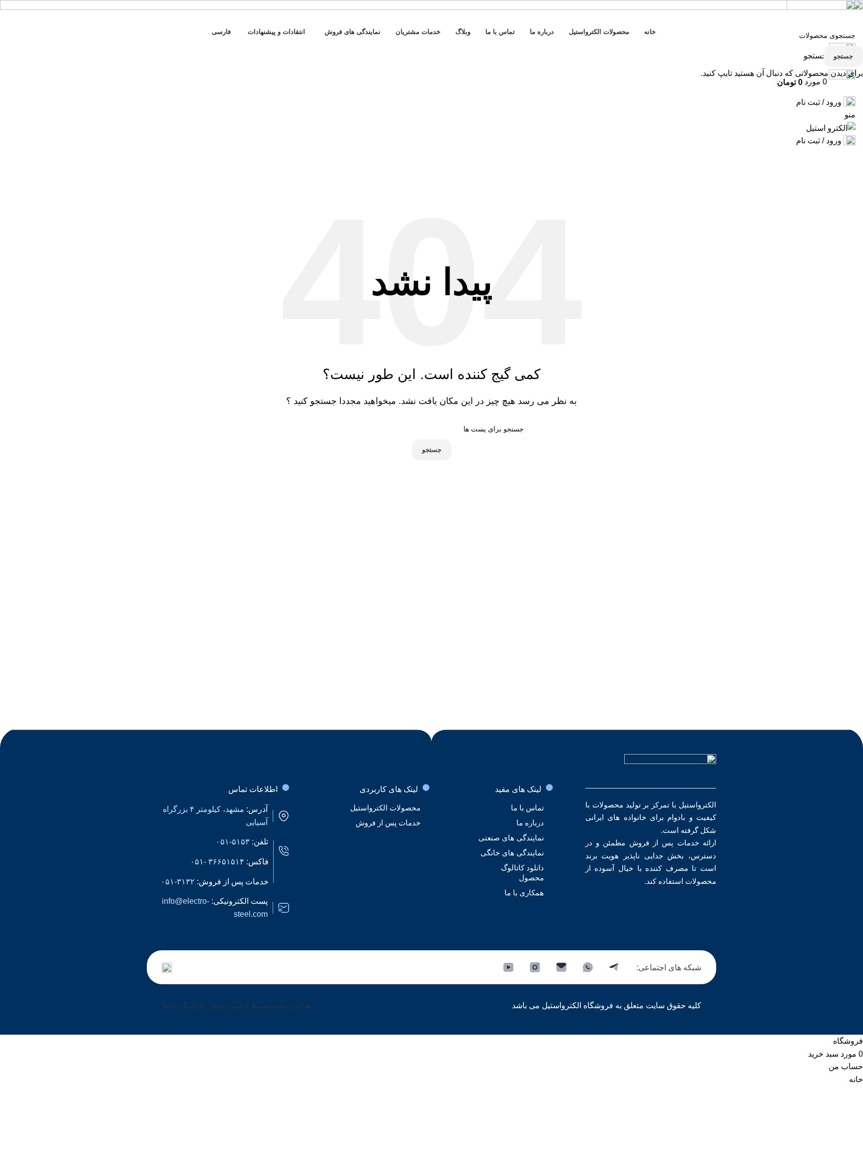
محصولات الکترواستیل (385, 807)
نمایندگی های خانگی (512, 852)
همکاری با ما (524, 892)
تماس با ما (527, 807)
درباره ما (530, 822)
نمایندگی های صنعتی (511, 837)
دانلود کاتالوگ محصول (522, 872)
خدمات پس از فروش (388, 822)
